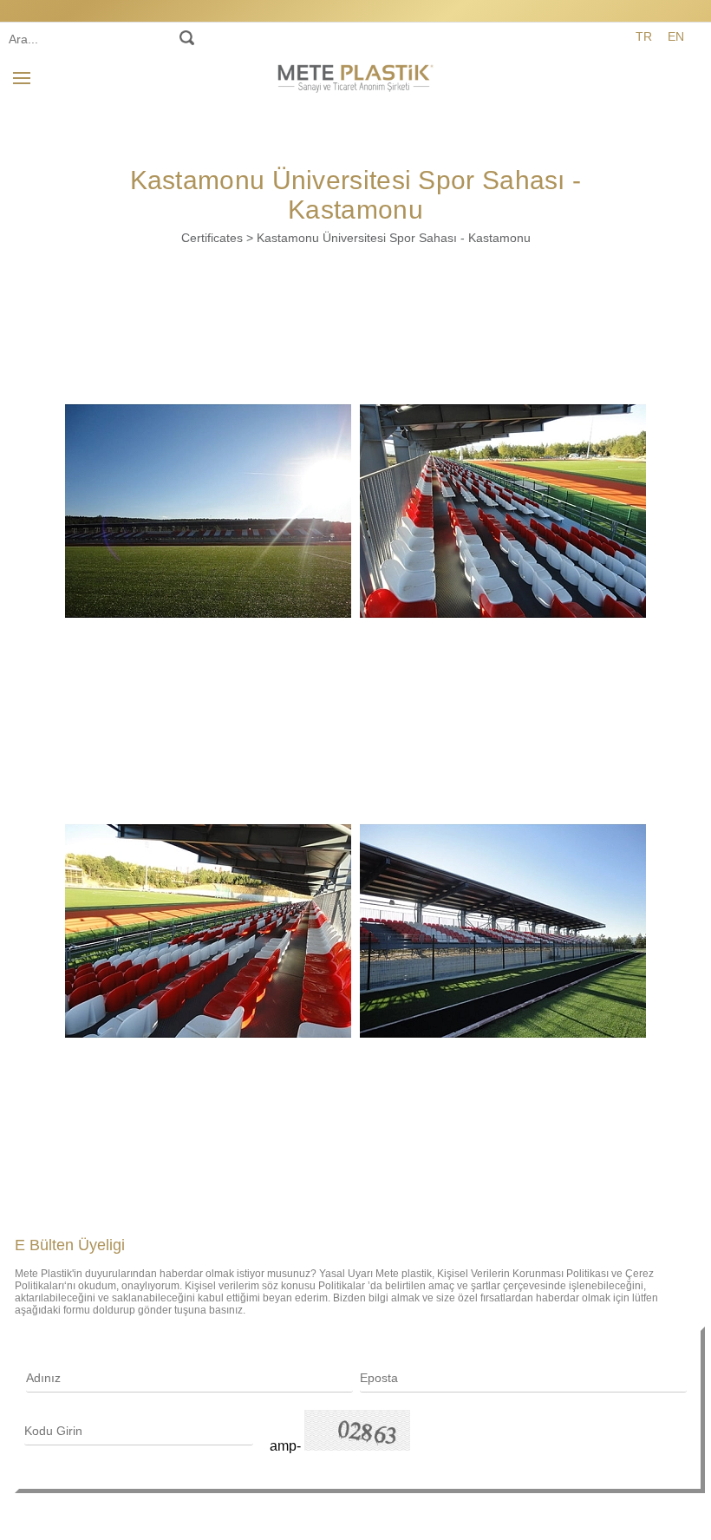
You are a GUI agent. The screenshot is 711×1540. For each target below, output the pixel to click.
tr (644, 36)
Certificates (212, 238)
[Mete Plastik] (355, 75)
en (676, 36)
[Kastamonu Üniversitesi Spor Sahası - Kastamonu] (208, 511)
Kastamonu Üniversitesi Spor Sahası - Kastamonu (394, 238)
